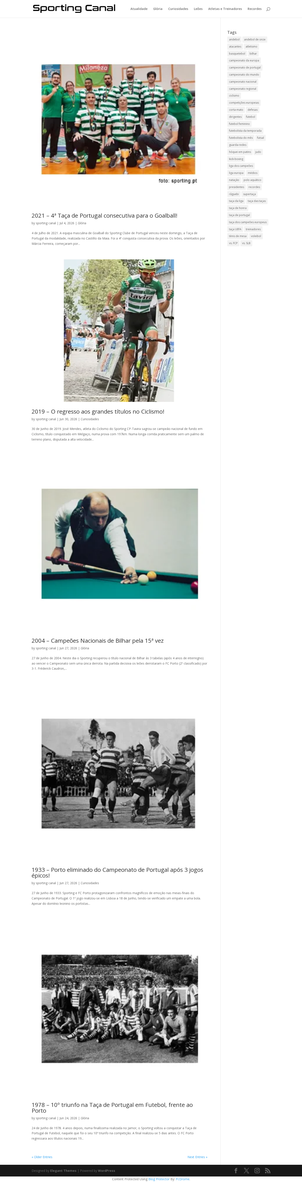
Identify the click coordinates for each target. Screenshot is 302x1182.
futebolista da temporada (245, 131)
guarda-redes (237, 145)
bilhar (253, 53)
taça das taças (257, 201)
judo (258, 152)
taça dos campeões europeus (248, 222)
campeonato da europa (244, 60)
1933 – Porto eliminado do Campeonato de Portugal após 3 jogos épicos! (117, 872)
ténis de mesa (238, 236)
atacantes (235, 46)
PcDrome (182, 1179)
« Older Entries (42, 1157)
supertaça (249, 194)
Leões (198, 9)
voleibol (256, 236)
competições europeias (244, 103)
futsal (260, 138)
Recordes (255, 9)
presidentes (236, 187)
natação (234, 180)
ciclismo (234, 95)
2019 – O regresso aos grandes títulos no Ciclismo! (98, 411)
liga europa (236, 173)
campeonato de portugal (245, 67)
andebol (234, 39)
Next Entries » (197, 1157)
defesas (253, 110)
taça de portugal (239, 215)
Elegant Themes (63, 1171)
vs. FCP (233, 243)
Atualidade (138, 9)
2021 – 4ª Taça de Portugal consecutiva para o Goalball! (104, 215)
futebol (250, 117)
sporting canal (46, 223)
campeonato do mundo (244, 74)
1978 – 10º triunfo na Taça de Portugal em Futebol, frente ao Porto (112, 1107)
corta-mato (236, 110)
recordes (254, 187)
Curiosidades (178, 9)
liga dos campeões (241, 166)
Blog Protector (159, 1179)
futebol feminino (239, 124)
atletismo (251, 46)
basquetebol (237, 53)
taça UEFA (235, 229)
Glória (157, 9)
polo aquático (252, 180)
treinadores (253, 229)
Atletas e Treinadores (225, 9)
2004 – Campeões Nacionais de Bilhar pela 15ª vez (98, 640)
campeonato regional (242, 89)
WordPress (106, 1171)
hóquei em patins (240, 152)
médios (252, 173)
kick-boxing (236, 159)
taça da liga (236, 201)
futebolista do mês (241, 138)
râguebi (234, 194)
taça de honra (238, 208)
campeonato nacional (242, 82)
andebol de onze (255, 39)
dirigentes (235, 117)
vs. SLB (246, 243)
